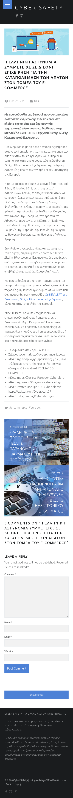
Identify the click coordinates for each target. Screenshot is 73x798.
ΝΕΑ (36, 101)
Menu (7, 4)
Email (8, 636)
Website (8, 651)
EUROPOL (36, 407)
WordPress (52, 780)
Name (8, 622)
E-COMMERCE (19, 407)
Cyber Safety (39, 7)
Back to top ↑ (13, 784)
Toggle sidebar (36, 694)
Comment (10, 574)
